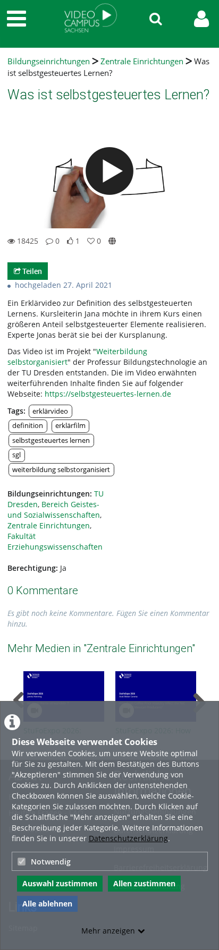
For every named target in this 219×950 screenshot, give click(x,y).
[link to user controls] (201, 19)
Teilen (31, 271)
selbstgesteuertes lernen (51, 440)
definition (27, 425)
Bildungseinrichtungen (48, 61)
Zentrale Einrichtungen (141, 61)
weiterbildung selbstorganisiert (61, 469)
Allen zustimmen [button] (144, 883)
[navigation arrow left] (19, 700)
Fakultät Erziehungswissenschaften (55, 541)
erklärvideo (50, 411)
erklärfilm (70, 425)
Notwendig (51, 862)
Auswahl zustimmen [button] (59, 883)
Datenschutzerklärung (128, 838)
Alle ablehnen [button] (47, 903)
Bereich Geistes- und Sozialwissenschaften (53, 509)
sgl (16, 454)
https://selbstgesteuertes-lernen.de (108, 394)
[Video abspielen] (109, 171)
